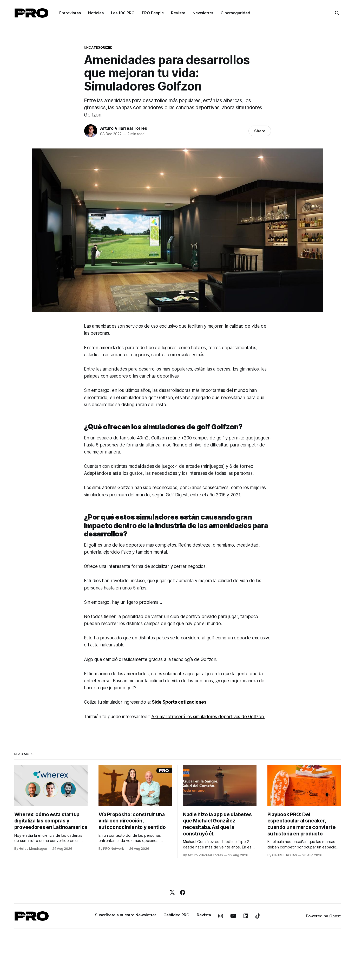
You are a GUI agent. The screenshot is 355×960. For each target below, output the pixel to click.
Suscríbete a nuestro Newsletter (125, 914)
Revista (178, 12)
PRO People (153, 12)
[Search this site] (337, 13)
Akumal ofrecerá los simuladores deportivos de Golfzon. (208, 716)
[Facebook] (182, 892)
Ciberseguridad (235, 12)
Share (259, 130)
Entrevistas (70, 12)
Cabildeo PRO (176, 914)
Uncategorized (98, 47)
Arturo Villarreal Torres (123, 128)
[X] (172, 892)
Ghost (335, 915)
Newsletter (203, 12)
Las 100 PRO (123, 12)
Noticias (96, 12)
